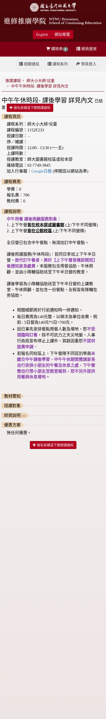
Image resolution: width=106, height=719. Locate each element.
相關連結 (31, 64)
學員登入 (88, 64)
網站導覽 (62, 34)
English (42, 34)
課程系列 (59, 64)
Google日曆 (42, 171)
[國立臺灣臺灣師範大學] (53, 7)
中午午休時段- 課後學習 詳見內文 (39, 86)
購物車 (58, 49)
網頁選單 (88, 49)
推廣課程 (13, 81)
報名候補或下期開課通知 (31, 108)
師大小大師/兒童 (40, 81)
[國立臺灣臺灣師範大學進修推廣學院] (53, 21)
